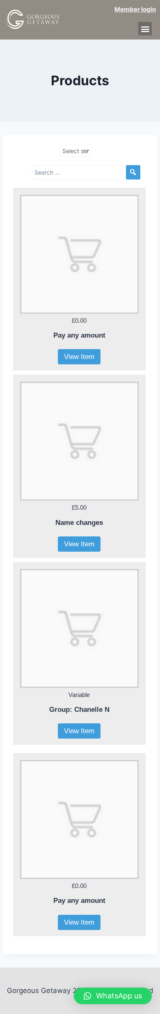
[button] (145, 28)
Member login (135, 9)
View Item (79, 357)
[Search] (133, 172)
